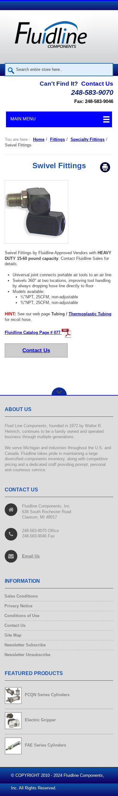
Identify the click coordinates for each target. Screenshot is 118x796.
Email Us (31, 556)
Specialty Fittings (87, 139)
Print (105, 167)
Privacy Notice (18, 606)
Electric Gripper (40, 720)
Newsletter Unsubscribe (27, 654)
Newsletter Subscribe (25, 645)
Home (38, 139)
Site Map (13, 635)
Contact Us (97, 83)
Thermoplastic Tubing (90, 314)
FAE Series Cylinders (45, 745)
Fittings (57, 139)
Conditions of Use (22, 615)
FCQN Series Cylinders (47, 694)
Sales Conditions (21, 596)
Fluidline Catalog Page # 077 (33, 332)
